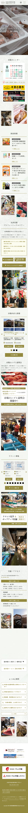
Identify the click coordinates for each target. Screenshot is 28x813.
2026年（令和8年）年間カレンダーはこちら (15, 82)
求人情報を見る (8, 346)
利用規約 (22, 798)
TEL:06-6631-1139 (14, 784)
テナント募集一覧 (15, 488)
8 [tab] (23, 483)
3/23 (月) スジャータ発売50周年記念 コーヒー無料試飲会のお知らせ (18, 171)
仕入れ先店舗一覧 (9, 259)
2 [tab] (14, 350)
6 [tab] (18, 483)
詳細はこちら (17, 148)
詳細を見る (8, 479)
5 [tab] (15, 483)
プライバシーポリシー (14, 798)
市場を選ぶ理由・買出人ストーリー (20, 259)
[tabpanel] (9, 333)
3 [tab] (16, 350)
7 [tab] (20, 483)
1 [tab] (11, 350)
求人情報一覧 (14, 355)
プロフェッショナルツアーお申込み (15, 265)
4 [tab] (12, 483)
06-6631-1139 (6, 577)
